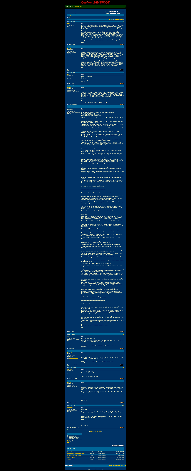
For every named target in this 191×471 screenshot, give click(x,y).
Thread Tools (110, 19)
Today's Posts (106, 15)
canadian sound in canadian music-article (74, 455)
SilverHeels (69, 369)
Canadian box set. (70, 459)
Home (72, 6)
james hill (69, 87)
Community (80, 15)
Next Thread (99, 431)
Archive (121, 465)
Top (125, 465)
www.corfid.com (116, 465)
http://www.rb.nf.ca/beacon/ (97, 324)
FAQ (70, 15)
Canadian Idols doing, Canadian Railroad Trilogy (76, 453)
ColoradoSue (70, 352)
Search (118, 15)
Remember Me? (121, 11)
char (68, 74)
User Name (107, 11)
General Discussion (82, 11)
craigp (68, 23)
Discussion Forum (79, 6)
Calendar (93, 15)
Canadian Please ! (70, 451)
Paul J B (69, 382)
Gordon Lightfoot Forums (73, 11)
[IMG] (68, 442)
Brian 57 (69, 48)
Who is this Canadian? (71, 457)
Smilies (68, 441)
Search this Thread (119, 19)
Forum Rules (69, 444)
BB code (68, 440)
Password (107, 13)
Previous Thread (93, 431)
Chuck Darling (70, 407)
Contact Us (110, 465)
